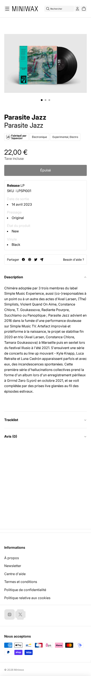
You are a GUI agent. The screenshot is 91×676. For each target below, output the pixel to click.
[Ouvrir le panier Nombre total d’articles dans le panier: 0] (84, 9)
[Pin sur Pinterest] (29, 259)
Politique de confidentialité (25, 590)
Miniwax (19, 669)
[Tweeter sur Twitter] (35, 259)
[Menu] (7, 9)
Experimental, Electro (65, 137)
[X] (20, 614)
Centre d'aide (15, 574)
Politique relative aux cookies (27, 598)
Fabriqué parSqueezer (18, 137)
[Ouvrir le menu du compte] (77, 9)
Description (13, 277)
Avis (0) (10, 436)
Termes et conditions (20, 582)
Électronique (39, 137)
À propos (11, 558)
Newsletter (12, 566)
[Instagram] (9, 614)
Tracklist (11, 420)
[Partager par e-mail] (42, 259)
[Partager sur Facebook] (23, 259)
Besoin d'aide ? (73, 259)
